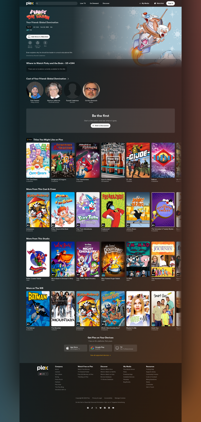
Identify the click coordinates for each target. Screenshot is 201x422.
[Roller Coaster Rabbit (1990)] (38, 261)
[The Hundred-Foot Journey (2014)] (163, 261)
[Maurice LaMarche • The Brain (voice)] (53, 92)
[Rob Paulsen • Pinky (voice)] (34, 92)
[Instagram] (88, 408)
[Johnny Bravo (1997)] (138, 212)
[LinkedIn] (109, 408)
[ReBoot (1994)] (163, 162)
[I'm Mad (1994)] (138, 261)
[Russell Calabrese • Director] (72, 92)
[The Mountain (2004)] (63, 311)
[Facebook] (105, 408)
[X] (96, 408)
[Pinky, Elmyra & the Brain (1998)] (63, 212)
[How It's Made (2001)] (113, 162)
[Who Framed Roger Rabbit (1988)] (113, 261)
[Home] (30, 3)
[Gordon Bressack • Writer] (91, 92)
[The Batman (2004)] (38, 311)
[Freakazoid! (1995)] (113, 212)
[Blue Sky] (100, 408)
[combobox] (58, 3)
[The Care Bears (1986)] (38, 162)
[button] (37, 44)
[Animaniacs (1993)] (38, 212)
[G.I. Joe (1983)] (138, 162)
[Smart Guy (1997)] (163, 311)
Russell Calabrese (39, 55)
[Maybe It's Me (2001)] (138, 311)
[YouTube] (113, 408)
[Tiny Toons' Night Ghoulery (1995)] (88, 261)
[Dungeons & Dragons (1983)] (63, 162)
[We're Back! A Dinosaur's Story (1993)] (63, 261)
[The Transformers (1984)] (88, 162)
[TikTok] (92, 408)
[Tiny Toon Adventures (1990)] (88, 212)
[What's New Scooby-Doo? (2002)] (113, 311)
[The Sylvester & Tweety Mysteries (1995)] (163, 212)
